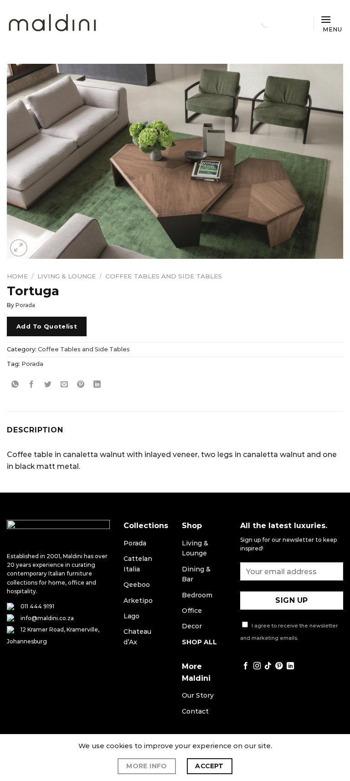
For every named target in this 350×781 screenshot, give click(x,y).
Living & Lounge (66, 276)
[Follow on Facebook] (245, 666)
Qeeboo (137, 585)
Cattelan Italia (138, 564)
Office (192, 610)
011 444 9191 (37, 606)
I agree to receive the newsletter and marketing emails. (289, 631)
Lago (131, 616)
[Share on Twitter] (48, 384)
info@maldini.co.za (47, 618)
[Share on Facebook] (31, 384)
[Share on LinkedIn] (97, 384)
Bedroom (197, 595)
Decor (192, 626)
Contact (195, 711)
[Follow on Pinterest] (279, 666)
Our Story (198, 695)
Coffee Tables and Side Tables (163, 276)
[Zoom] (19, 248)
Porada (25, 305)
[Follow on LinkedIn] (290, 666)
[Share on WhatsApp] (15, 384)
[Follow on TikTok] (268, 666)
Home (17, 276)
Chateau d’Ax (137, 636)
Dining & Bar (196, 574)
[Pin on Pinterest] (80, 384)
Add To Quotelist (46, 326)
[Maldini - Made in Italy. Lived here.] (52, 23)
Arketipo (138, 600)
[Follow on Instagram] (257, 666)
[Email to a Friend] (64, 384)
